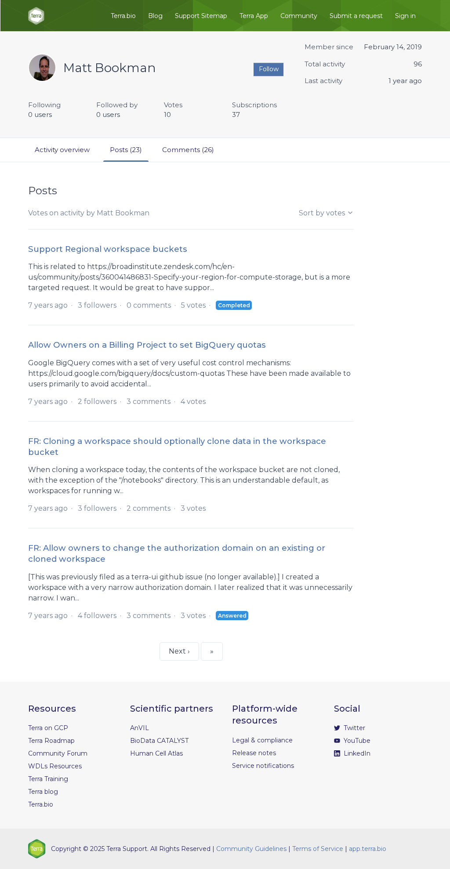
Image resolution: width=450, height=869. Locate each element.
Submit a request (356, 16)
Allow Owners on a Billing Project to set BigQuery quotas (147, 345)
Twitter (353, 728)
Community (298, 16)
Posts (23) (126, 149)
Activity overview (62, 149)
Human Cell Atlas (156, 753)
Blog (155, 16)
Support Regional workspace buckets (107, 249)
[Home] (36, 16)
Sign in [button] (405, 16)
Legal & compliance (262, 740)
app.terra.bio (367, 849)
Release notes (254, 753)
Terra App (254, 16)
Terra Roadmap (51, 741)
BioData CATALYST (159, 741)
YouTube (356, 741)
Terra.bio (123, 16)
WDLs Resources (55, 766)
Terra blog (43, 792)
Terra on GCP (48, 728)
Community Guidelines (251, 849)
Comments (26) (188, 149)
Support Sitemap (201, 16)
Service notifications (263, 766)
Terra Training (48, 779)
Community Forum (57, 753)
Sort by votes (323, 213)
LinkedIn (356, 753)
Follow (269, 69)
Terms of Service (317, 849)
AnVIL (139, 728)
